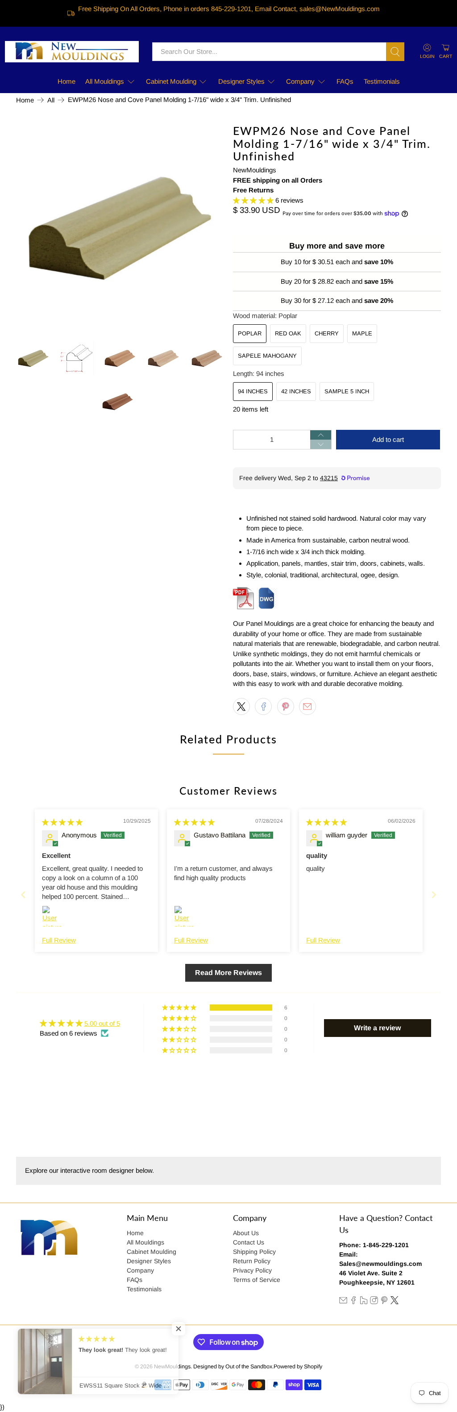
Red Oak (288, 333)
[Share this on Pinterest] (285, 706)
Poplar (250, 333)
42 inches (296, 391)
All (50, 100)
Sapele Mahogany (267, 355)
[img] (62, 822)
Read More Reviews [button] (228, 972)
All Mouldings (104, 81)
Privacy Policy (252, 1270)
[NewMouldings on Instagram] (374, 1302)
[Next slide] (434, 895)
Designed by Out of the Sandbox (232, 1366)
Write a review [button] (377, 1028)
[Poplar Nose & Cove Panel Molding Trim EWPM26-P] (120, 228)
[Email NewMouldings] (343, 1302)
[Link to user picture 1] (52, 916)
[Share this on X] (241, 706)
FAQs (345, 81)
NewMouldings (254, 170)
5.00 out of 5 (102, 1023)
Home (66, 81)
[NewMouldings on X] (395, 1302)
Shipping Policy (254, 1251)
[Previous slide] (23, 895)
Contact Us (248, 1242)
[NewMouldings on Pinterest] (384, 1302)
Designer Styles (241, 81)
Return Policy (251, 1261)
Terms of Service (256, 1279)
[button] (253, 200)
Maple (362, 333)
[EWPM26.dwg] (267, 607)
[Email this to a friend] (307, 706)
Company (300, 81)
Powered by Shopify (298, 1366)
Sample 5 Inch (346, 391)
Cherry (327, 333)
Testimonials (382, 81)
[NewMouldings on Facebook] (353, 1302)
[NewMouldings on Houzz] (364, 1302)
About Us (246, 1233)
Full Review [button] (59, 940)
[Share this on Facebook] (263, 706)
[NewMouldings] (72, 51)
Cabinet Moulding (171, 81)
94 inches (253, 391)
